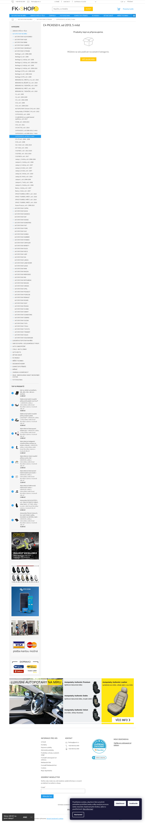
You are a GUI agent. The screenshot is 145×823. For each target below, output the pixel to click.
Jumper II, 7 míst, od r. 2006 (24, 182)
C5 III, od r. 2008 (20, 142)
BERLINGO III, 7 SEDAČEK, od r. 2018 (26, 91)
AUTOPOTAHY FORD (21, 228)
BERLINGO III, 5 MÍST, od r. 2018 (25, 88)
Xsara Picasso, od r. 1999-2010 (24, 205)
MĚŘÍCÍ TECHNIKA (18, 361)
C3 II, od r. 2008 (20, 103)
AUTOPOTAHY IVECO (21, 251)
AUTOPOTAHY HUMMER (22, 237)
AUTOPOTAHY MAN (21, 269)
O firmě (57, 2)
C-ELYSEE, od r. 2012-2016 (23, 154)
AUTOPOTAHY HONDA (22, 234)
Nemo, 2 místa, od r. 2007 (23, 188)
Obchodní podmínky (47, 750)
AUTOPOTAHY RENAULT (22, 297)
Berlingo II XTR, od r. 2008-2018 (25, 71)
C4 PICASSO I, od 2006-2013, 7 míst (26, 133)
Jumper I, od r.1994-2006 (23, 179)
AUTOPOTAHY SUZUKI (22, 320)
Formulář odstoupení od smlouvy (48, 759)
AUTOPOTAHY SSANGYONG (23, 315)
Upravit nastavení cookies (55, 819)
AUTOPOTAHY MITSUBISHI (23, 280)
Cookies (43, 768)
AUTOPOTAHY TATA (21, 323)
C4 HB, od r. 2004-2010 (22, 122)
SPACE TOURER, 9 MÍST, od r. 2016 (26, 202)
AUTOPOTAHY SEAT (21, 303)
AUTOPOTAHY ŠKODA (22, 306)
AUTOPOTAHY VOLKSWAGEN (24, 338)
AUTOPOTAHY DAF (21, 217)
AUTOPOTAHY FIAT (21, 225)
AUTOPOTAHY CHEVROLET (23, 48)
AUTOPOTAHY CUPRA (21, 208)
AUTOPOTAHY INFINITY (22, 246)
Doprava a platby (80, 2)
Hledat (88, 9)
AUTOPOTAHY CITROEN (22, 51)
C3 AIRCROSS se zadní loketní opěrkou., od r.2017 (24, 118)
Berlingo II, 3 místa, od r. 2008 (24, 65)
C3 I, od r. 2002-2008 (21, 100)
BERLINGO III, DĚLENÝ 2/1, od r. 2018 (26, 83)
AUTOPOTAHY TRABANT (22, 332)
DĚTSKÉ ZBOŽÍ (17, 355)
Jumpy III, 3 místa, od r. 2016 (24, 174)
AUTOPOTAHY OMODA (22, 286)
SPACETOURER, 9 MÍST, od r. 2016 (25, 200)
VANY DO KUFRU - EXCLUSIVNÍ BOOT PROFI (26, 343)
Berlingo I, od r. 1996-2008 (23, 54)
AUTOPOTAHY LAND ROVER (23, 263)
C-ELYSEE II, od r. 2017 (22, 156)
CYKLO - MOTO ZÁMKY (20, 349)
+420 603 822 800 (73, 746)
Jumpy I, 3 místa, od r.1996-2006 (25, 159)
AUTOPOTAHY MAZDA (22, 272)
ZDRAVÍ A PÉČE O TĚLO (20, 31)
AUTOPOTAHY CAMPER (22, 45)
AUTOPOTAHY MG (20, 277)
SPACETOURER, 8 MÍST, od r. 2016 (25, 194)
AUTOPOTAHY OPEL (21, 289)
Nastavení (78, 814)
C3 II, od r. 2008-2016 (21, 106)
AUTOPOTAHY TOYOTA (22, 329)
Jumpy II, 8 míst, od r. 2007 (23, 171)
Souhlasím (133, 803)
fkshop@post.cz (73, 742)
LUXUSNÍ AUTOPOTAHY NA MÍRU (23, 341)
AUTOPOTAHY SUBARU (22, 318)
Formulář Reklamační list (49, 765)
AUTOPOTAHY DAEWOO (22, 214)
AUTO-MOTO (17, 352)
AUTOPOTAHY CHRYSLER (22, 243)
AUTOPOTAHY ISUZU (21, 249)
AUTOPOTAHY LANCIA (21, 260)
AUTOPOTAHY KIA (20, 257)
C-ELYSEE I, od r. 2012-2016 (23, 151)
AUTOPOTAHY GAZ (21, 231)
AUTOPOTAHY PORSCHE (22, 295)
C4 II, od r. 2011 (20, 125)
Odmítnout (120, 803)
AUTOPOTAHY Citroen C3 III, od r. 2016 (27, 109)
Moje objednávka (46, 771)
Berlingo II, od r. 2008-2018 (23, 74)
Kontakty (67, 2)
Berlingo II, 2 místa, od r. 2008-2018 (26, 63)
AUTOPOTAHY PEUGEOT (22, 292)
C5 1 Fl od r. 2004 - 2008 (22, 139)
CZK (122, 2)
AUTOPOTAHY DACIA (21, 211)
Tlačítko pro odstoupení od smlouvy (122, 744)
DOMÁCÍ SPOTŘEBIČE (19, 367)
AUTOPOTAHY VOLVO (21, 335)
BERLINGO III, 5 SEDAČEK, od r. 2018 (26, 86)
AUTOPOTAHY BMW (21, 42)
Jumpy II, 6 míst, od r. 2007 (23, 168)
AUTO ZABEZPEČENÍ (19, 346)
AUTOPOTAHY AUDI (21, 40)
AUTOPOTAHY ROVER (21, 300)
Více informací (88, 809)
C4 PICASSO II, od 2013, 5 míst (24, 136)
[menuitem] (18, 15)
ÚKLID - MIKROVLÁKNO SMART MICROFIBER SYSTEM (26, 376)
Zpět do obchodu (88, 59)
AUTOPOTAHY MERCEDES (23, 274)
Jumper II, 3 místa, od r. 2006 (24, 185)
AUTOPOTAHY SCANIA (22, 309)
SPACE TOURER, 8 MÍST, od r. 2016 (26, 197)
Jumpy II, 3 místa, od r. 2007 (24, 165)
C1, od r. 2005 (19, 94)
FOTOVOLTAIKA (17, 380)
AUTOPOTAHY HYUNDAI (22, 240)
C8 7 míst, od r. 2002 (21, 148)
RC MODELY (16, 358)
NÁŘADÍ (15, 369)
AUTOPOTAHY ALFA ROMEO (23, 37)
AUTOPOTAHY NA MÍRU (20, 34)
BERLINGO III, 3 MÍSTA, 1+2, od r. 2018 (27, 80)
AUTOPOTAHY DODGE (22, 220)
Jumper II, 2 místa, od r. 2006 (24, 162)
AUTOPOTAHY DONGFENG (23, 223)
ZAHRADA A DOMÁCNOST (21, 372)
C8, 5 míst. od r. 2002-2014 (23, 145)
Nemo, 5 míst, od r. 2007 (22, 191)
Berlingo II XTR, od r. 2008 (23, 77)
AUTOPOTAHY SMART (22, 312)
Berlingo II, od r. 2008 (21, 57)
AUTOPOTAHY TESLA (21, 326)
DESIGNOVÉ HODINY (19, 364)
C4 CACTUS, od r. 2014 (22, 128)
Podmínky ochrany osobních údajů (50, 754)
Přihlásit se (47, 796)
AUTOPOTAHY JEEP (21, 254)
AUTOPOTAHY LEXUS (21, 266)
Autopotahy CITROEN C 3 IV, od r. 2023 (27, 111)
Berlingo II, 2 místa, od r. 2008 (24, 60)
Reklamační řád (46, 762)
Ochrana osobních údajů (65, 805)
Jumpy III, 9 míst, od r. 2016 (23, 177)
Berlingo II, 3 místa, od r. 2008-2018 (26, 68)
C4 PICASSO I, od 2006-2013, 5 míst (26, 131)
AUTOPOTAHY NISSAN (22, 283)
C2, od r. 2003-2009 (21, 97)
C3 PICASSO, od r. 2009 (22, 114)
